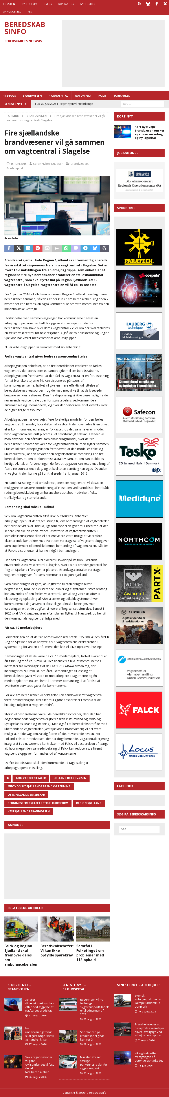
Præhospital (58, 96)
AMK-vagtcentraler (31, 778)
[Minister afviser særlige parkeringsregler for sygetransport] (68, 1061)
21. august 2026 (92, 1073)
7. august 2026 (146, 1040)
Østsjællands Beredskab (26, 795)
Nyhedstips (87, 3)
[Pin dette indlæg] (37, 249)
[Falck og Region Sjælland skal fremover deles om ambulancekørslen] (21, 929)
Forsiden (9, 3)
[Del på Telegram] (85, 249)
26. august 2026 (37, 1077)
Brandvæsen (32, 96)
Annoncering (12, 11)
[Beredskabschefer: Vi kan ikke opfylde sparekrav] (57, 929)
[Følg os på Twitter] (165, 4)
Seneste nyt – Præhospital (74, 987)
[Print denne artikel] (56, 249)
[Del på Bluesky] (95, 249)
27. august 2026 (37, 1015)
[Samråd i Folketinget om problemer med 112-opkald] (93, 929)
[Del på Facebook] (9, 249)
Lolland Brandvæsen (70, 778)
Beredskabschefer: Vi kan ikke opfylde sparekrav (56, 950)
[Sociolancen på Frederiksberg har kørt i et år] (68, 1036)
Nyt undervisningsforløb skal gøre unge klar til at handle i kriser (39, 1033)
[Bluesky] (148, 4)
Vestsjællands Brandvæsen (29, 811)
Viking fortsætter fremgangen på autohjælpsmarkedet (149, 1057)
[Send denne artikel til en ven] (47, 249)
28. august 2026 (92, 1019)
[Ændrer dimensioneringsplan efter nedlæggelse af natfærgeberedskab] (13, 1004)
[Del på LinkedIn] (28, 249)
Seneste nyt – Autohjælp (138, 985)
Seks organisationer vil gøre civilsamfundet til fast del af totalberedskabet (39, 1064)
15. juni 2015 (19, 164)
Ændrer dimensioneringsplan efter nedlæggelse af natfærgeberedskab (39, 1005)
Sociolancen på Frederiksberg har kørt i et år (92, 1035)
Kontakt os (66, 3)
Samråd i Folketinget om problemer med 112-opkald (90, 952)
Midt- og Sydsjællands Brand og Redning (39, 786)
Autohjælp (83, 96)
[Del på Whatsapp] (66, 249)
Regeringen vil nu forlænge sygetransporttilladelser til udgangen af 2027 (94, 1007)
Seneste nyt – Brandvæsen (19, 987)
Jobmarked (122, 96)
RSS (30, 11)
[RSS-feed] (139, 4)
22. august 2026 (92, 1044)
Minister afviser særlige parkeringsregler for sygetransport (93, 1062)
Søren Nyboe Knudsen (48, 164)
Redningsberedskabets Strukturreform (38, 803)
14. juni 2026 (145, 1065)
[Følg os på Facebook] (156, 4)
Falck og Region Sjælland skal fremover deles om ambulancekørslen (20, 955)
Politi (102, 96)
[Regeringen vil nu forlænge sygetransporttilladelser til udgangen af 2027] (68, 1004)
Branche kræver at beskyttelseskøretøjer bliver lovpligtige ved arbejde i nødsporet (149, 1029)
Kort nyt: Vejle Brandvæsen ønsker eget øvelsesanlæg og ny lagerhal (149, 132)
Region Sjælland (88, 803)
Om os (48, 3)
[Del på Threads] (104, 249)
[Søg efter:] (143, 103)
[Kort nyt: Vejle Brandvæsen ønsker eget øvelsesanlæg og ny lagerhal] (122, 131)
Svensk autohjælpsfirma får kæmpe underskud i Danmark (148, 1001)
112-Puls (9, 96)
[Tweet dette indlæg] (18, 249)
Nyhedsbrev (29, 3)
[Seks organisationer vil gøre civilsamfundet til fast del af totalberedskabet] (13, 1061)
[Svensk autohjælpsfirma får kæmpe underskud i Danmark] (122, 1000)
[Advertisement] (116, 52)
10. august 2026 (147, 1011)
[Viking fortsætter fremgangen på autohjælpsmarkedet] (122, 1057)
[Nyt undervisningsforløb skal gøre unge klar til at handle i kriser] (13, 1033)
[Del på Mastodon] (76, 249)
